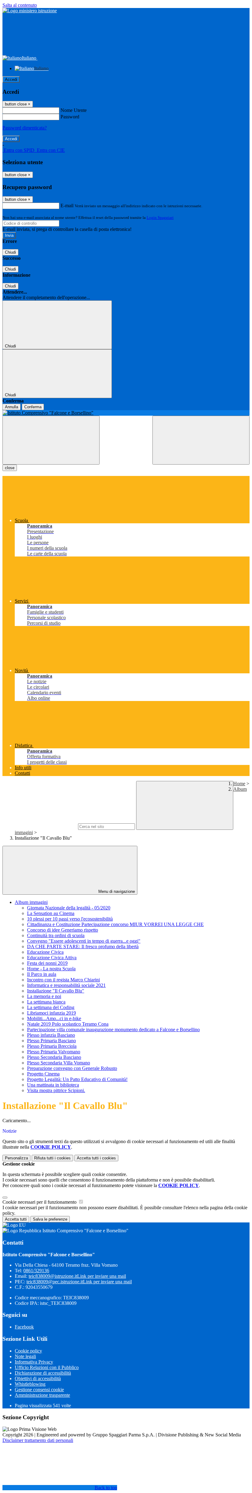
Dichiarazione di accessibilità (43, 1373)
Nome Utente (74, 110)
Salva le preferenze (50, 1219)
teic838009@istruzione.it (77, 1276)
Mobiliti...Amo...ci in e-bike (54, 1018)
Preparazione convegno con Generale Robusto (72, 1068)
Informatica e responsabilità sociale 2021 (66, 985)
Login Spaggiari (160, 217)
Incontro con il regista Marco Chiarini (63, 979)
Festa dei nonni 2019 (47, 963)
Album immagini (31, 902)
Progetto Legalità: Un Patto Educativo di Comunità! (77, 1079)
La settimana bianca (46, 1001)
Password (70, 116)
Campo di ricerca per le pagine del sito (39, 826)
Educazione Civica (45, 952)
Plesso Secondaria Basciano (54, 1057)
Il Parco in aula (41, 974)
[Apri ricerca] (201, 440)
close (9, 467)
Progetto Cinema (43, 1073)
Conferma (32, 407)
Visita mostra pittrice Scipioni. (56, 1090)
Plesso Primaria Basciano (51, 1040)
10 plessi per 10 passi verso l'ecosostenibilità (70, 918)
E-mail (67, 205)
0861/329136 (36, 1270)
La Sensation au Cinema (50, 913)
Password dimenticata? (24, 127)
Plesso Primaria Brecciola (52, 1046)
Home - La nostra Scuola (51, 968)
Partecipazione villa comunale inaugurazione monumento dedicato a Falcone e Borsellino (113, 1029)
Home (239, 783)
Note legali (25, 1356)
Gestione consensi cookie (39, 1389)
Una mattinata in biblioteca (53, 1084)
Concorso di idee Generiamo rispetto (62, 930)
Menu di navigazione (116, 891)
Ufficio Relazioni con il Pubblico (47, 1367)
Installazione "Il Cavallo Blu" (55, 990)
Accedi (11, 79)
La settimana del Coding (50, 1007)
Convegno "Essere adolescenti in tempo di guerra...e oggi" (83, 941)
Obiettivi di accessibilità (38, 1378)
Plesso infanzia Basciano (51, 1035)
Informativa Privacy (34, 1361)
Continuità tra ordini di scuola (56, 935)
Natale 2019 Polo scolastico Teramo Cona (67, 1024)
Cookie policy (28, 1350)
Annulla (11, 407)
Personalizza (16, 1158)
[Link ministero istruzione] (29, 10)
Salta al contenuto (19, 5)
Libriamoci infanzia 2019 (51, 1013)
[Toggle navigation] (51, 440)
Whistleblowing (30, 1384)
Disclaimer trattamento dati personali (37, 1440)
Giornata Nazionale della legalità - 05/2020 (68, 907)
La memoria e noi (44, 996)
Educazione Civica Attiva (52, 957)
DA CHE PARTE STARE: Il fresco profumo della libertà (83, 946)
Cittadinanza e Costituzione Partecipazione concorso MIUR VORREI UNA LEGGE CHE (115, 924)
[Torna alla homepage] (126, 413)
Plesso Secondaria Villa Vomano (58, 1062)
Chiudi (10, 252)
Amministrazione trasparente (42, 1395)
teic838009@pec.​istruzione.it (79, 1281)
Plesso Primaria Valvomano (53, 1051)
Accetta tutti (96, 1158)
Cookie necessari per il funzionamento (40, 1202)
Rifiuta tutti (52, 1158)
